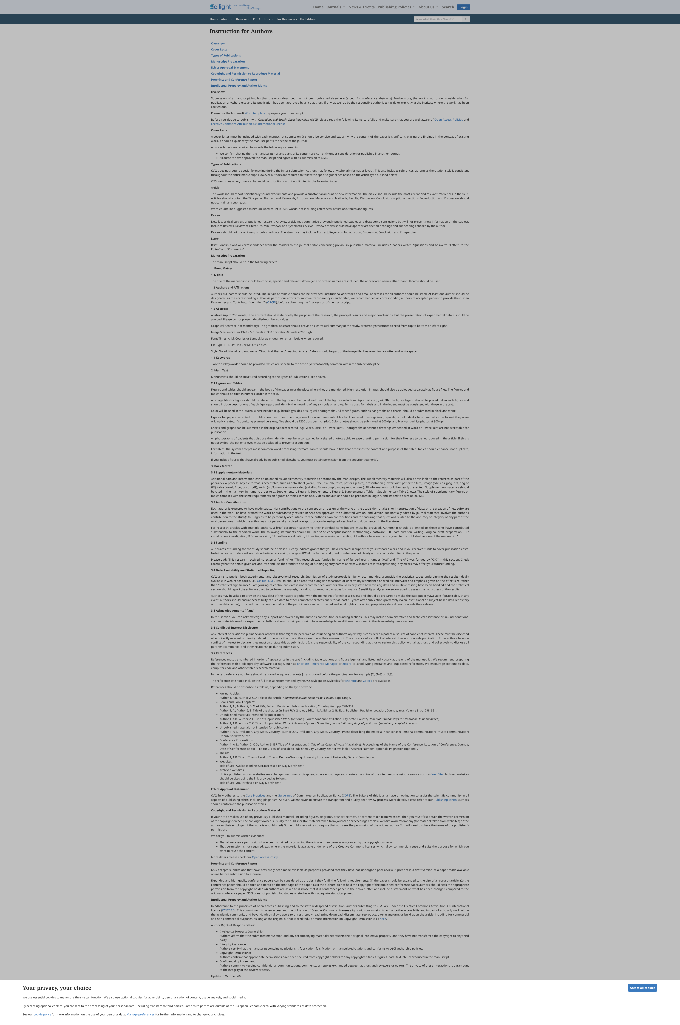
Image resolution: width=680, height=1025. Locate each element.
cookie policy (42, 1014)
